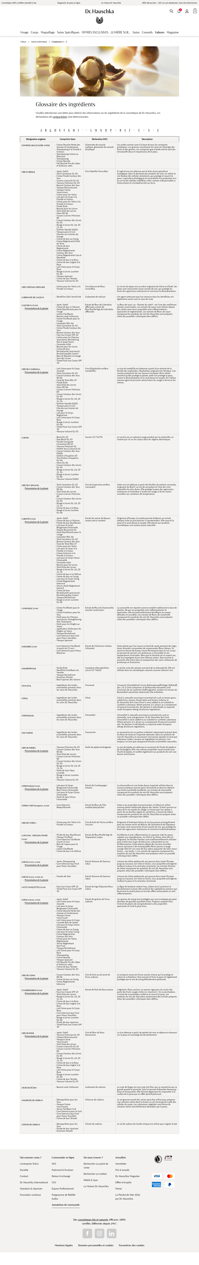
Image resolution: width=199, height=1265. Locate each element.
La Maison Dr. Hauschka (111, 3)
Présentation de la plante (36, 308)
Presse (118, 1188)
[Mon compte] (187, 11)
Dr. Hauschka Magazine (127, 1176)
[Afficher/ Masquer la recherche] (171, 11)
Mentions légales (64, 1245)
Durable (24, 1170)
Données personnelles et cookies (95, 1245)
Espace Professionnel (63, 1188)
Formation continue (30, 1195)
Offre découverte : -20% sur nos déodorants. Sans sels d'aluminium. (169, 3)
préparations (60, 116)
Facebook (87, 1233)
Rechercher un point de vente (96, 1165)
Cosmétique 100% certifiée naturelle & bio (19, 3)
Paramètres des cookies (131, 1245)
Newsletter (120, 1163)
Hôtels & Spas (91, 1180)
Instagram (99, 1233)
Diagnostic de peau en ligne (68, 3)
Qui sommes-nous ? (30, 1157)
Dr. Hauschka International (34, 1182)
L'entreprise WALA (29, 1163)
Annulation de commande (66, 1204)
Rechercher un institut (95, 1174)
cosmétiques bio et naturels (93, 1219)
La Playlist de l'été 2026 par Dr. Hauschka (127, 1197)
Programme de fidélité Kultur (63, 1197)
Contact (24, 1176)
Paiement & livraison (62, 1170)
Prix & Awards (122, 1170)
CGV (54, 1182)
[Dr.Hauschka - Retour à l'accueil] (100, 16)
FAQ (54, 1163)
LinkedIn (111, 1233)
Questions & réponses (31, 1188)
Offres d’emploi (123, 1182)
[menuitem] (187, 11)
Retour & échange (61, 1176)
